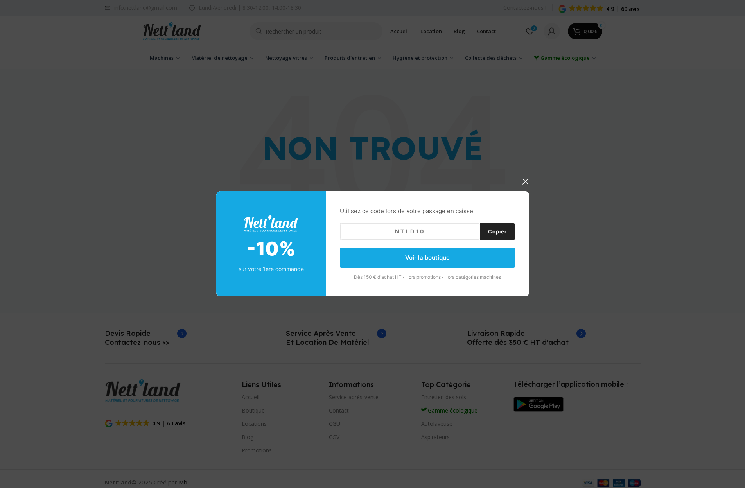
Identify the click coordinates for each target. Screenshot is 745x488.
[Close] (525, 181)
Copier (497, 231)
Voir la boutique (427, 257)
